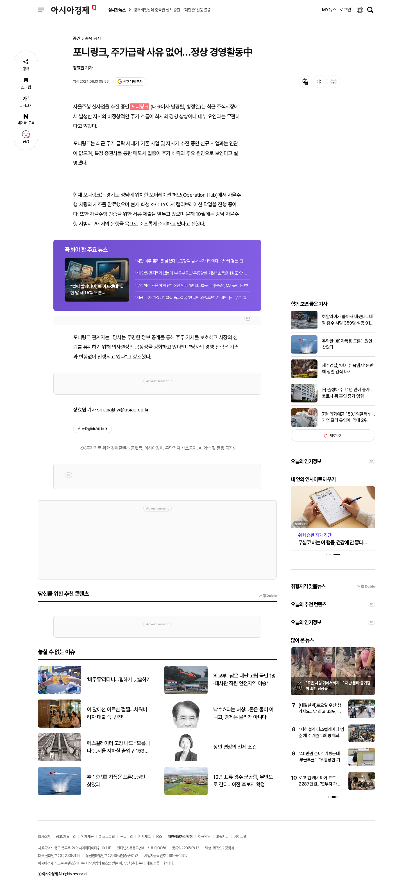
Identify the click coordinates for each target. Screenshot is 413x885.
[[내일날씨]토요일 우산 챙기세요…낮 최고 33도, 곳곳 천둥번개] (361, 716)
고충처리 (222, 836)
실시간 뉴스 (117, 10)
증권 (76, 39)
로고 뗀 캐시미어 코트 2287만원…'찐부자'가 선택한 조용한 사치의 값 (320, 784)
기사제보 (144, 836)
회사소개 (44, 836)
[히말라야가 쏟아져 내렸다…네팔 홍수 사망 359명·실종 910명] (304, 328)
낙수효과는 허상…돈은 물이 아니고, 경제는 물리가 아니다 (243, 713)
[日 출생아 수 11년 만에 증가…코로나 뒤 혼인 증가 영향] (304, 401)
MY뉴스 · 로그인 (336, 9)
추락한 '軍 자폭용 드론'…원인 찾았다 (347, 344)
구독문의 (126, 836)
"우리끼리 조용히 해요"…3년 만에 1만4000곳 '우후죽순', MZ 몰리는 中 (191, 285)
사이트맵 (240, 836)
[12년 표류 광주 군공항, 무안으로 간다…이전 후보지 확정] (186, 794)
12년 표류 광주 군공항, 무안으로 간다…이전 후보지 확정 (243, 781)
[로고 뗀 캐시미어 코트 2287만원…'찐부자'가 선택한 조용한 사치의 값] (361, 789)
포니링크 (139, 106)
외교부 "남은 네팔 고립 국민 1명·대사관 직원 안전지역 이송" (244, 680)
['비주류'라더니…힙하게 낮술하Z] (59, 693)
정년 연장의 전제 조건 (234, 747)
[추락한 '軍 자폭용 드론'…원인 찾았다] (304, 352)
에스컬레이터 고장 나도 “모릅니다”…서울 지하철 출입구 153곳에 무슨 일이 (118, 747)
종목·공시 (93, 39)
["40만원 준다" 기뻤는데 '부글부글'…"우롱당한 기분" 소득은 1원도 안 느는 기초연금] (361, 765)
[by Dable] (267, 596)
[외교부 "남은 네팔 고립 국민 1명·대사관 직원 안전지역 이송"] (186, 693)
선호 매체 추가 (132, 82)
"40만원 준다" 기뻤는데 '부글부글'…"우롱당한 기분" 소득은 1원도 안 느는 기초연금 (192, 273)
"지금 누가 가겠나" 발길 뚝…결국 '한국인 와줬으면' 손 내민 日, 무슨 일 (190, 297)
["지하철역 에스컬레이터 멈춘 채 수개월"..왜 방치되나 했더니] (361, 741)
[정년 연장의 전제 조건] (186, 760)
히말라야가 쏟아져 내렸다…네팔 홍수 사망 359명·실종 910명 (347, 320)
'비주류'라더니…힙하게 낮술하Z (118, 679)
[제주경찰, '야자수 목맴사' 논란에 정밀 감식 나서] (304, 377)
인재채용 (87, 836)
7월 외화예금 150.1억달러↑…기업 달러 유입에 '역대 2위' (348, 417)
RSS (159, 836)
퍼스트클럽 (107, 836)
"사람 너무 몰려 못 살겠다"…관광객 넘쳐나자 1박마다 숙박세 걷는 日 (189, 261)
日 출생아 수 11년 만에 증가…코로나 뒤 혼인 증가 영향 (347, 393)
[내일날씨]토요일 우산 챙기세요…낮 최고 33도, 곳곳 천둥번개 (319, 712)
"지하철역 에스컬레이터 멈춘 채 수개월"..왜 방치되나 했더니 (321, 736)
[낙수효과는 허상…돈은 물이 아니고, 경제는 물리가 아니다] (186, 726)
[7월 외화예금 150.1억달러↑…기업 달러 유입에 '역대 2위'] (304, 425)
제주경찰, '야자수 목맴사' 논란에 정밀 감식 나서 (347, 368)
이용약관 (204, 836)
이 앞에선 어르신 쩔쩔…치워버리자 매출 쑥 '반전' (117, 713)
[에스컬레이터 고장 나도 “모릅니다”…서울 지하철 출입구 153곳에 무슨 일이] (59, 760)
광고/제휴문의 (66, 836)
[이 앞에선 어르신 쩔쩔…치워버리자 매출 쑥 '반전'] (59, 726)
